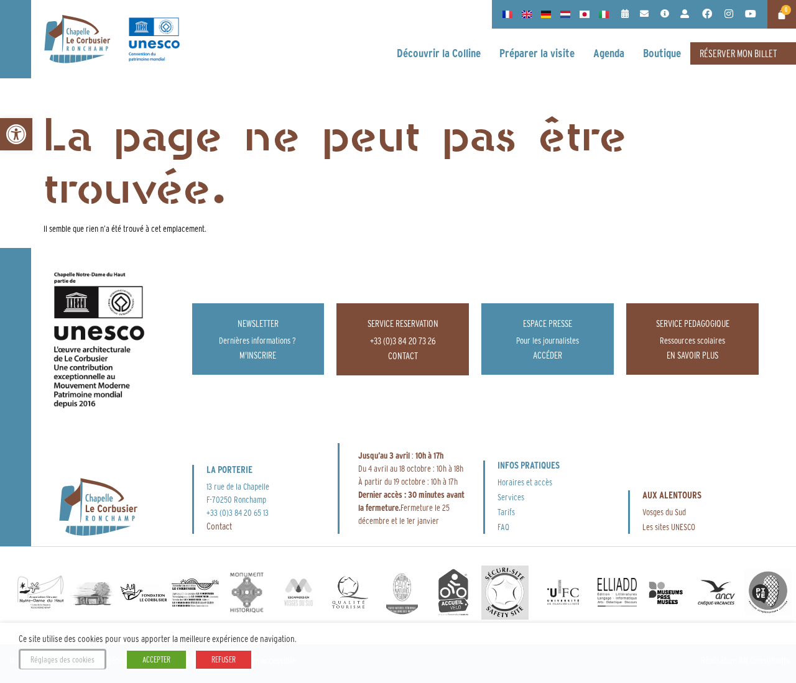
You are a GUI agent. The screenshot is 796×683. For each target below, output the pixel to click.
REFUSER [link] (223, 659)
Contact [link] (219, 526)
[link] (16, 134)
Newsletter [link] (258, 323)
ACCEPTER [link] (156, 659)
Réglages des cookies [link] (62, 659)
